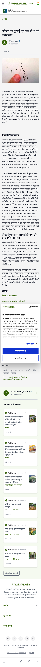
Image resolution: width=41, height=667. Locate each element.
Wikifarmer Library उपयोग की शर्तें (16, 653)
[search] (29, 661)
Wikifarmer (13, 41)
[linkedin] (8, 638)
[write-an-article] (21, 661)
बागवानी (7, 427)
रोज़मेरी (27, 370)
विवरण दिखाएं (30, 344)
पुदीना (21, 370)
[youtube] (20, 638)
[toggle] (3, 4)
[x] (33, 638)
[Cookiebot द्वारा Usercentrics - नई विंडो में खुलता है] (29, 307)
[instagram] (26, 638)
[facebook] (14, 638)
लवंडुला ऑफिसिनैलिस (9, 379)
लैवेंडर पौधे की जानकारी (9, 295)
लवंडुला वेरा (19, 379)
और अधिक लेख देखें (11, 573)
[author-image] (6, 393)
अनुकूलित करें (19, 358)
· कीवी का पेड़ (15, 510)
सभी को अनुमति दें (20, 351)
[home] (4, 661)
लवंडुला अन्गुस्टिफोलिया (20, 377)
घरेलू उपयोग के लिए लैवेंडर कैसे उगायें (13, 301)
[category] (12, 661)
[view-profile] (36, 393)
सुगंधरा (13, 373)
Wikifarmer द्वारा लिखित (20, 391)
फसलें (6, 510)
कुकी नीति (31, 653)
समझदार (6, 373)
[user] (37, 661)
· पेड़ (10, 510)
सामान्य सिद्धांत (9, 485)
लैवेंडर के (11, 377)
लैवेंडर (35, 370)
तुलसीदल (14, 370)
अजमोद (5, 370)
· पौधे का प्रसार (17, 485)
